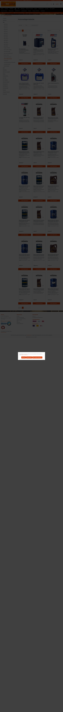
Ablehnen (23, 357)
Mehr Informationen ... (25, 354)
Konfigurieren (29, 357)
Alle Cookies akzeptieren (37, 357)
